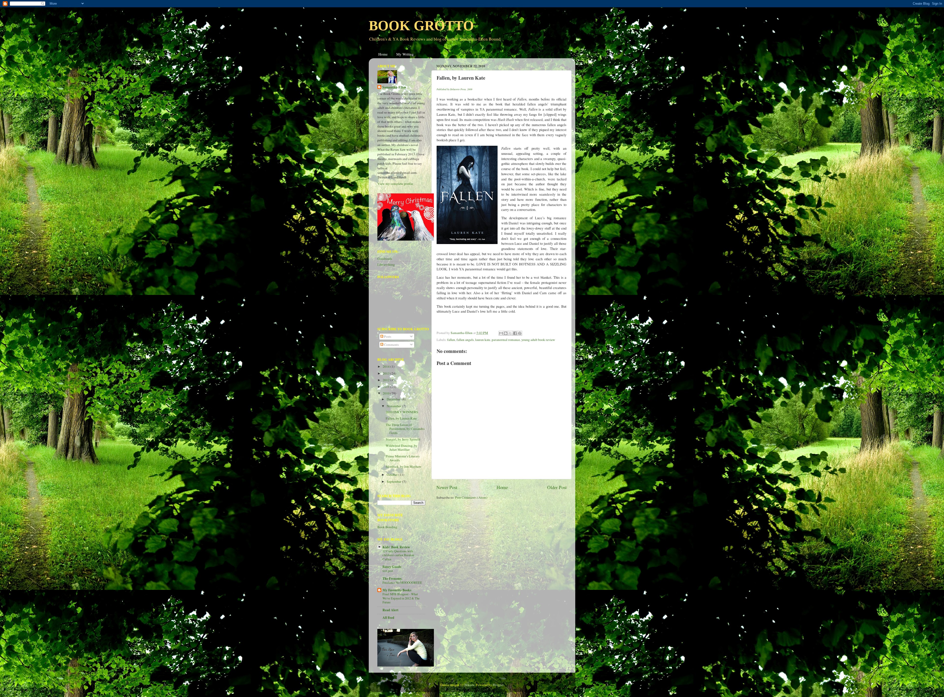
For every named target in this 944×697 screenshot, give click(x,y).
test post (388, 570)
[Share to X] (510, 333)
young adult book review (538, 339)
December (394, 399)
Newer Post (446, 487)
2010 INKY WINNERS (402, 412)
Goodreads (384, 258)
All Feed (388, 617)
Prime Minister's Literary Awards (403, 458)
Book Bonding (387, 527)
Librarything (386, 264)
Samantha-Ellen (394, 87)
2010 (386, 393)
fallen (451, 339)
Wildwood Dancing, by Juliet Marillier (401, 447)
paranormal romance (506, 339)
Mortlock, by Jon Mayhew (403, 466)
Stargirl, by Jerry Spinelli (403, 439)
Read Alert (390, 610)
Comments (391, 344)
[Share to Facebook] (515, 333)
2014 (386, 366)
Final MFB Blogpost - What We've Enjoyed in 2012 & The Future (401, 598)
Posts (387, 336)
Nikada (469, 684)
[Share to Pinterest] (519, 333)
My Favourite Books (397, 590)
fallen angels (465, 339)
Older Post (557, 487)
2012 (386, 380)
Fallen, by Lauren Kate (401, 418)
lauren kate (482, 339)
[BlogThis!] (505, 333)
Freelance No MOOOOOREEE (402, 582)
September (394, 481)
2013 (386, 373)
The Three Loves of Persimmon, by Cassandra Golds (405, 428)
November (394, 406)
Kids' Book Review (396, 547)
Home (383, 54)
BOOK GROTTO (421, 25)
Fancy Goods (392, 566)
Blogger (498, 684)
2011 (386, 386)
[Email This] (501, 333)
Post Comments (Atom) (471, 497)
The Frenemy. (392, 578)
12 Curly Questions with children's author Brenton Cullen (398, 555)
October (392, 474)
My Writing (405, 54)
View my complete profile (395, 183)
